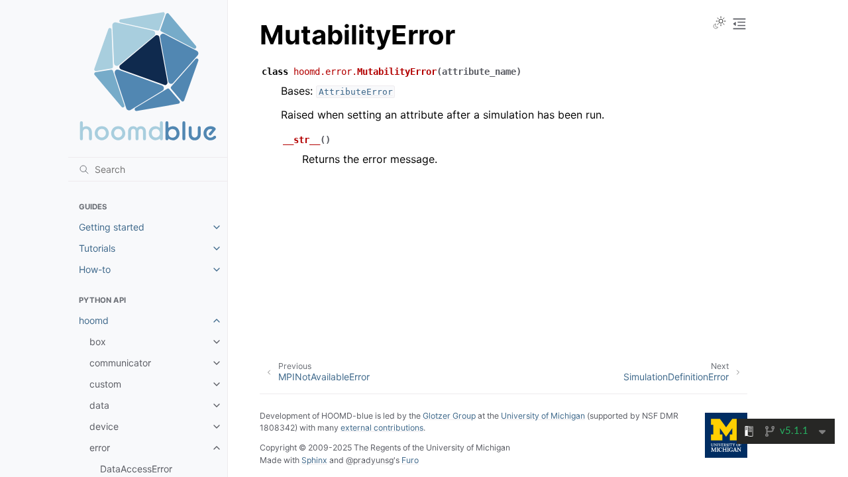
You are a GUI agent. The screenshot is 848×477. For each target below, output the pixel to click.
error (99, 447)
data (99, 405)
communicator (120, 362)
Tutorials (97, 248)
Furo (410, 460)
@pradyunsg (370, 460)
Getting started (111, 227)
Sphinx (314, 460)
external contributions (382, 428)
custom (105, 384)
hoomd (94, 320)
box (97, 341)
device (104, 426)
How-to (95, 269)
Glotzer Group (449, 416)
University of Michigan (543, 416)
